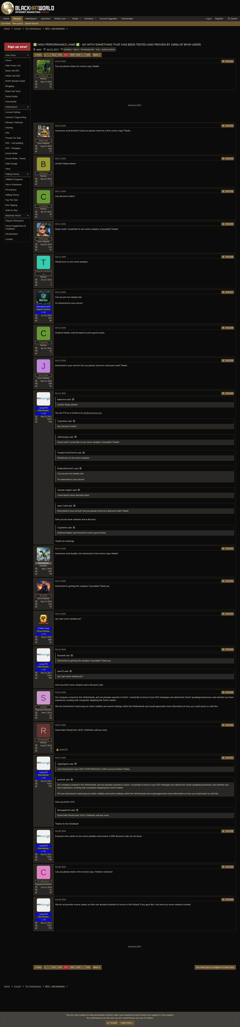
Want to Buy (11, 210)
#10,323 (229, 158)
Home (6, 18)
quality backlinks (108, 49)
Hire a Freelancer (13, 184)
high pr (76, 49)
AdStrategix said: (65, 437)
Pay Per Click (11, 200)
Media (75, 18)
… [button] (49, 54)
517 (66, 54)
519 (78, 54)
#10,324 (229, 191)
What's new (60, 18)
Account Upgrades (108, 18)
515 (54, 54)
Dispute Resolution (14, 220)
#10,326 (229, 257)
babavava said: (64, 399)
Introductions (11, 234)
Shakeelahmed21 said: (67, 468)
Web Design (11, 163)
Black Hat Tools (12, 91)
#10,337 (229, 758)
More (7, 168)
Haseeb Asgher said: (67, 490)
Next (95, 54)
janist (39, 49)
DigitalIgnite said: (65, 764)
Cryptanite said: (64, 421)
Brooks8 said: (63, 655)
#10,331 (229, 548)
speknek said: (63, 779)
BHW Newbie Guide (15, 81)
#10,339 (229, 867)
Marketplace (31, 18)
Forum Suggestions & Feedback (15, 227)
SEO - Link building (14, 143)
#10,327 (229, 292)
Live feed (5, 23)
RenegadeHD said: (66, 810)
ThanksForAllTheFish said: (69, 452)
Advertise (45, 18)
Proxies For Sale (13, 138)
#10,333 (229, 614)
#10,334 (229, 649)
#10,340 (229, 899)
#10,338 (229, 831)
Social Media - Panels (15, 158)
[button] (68, 18)
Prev (39, 54)
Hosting (9, 127)
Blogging (9, 86)
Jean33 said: (63, 671)
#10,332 (229, 581)
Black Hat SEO (12, 70)
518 (72, 54)
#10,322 (229, 126)
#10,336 (229, 725)
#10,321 (229, 61)
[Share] (223, 61)
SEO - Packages (12, 148)
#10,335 (229, 692)
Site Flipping (11, 205)
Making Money (12, 194)
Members (88, 18)
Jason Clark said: (64, 505)
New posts (17, 23)
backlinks (68, 49)
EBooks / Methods (14, 122)
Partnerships (127, 18)
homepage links (87, 49)
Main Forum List (13, 65)
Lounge (9, 239)
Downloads (10, 101)
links (98, 49)
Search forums (31, 23)
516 (60, 54)
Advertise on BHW (134, 105)
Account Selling (12, 112)
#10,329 (229, 360)
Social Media (11, 96)
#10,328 (229, 328)
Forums (17, 18)
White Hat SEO (12, 75)
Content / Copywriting (15, 117)
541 (88, 54)
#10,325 (229, 224)
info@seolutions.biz (92, 412)
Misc (7, 132)
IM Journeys (11, 189)
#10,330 (229, 393)
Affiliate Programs (14, 179)
